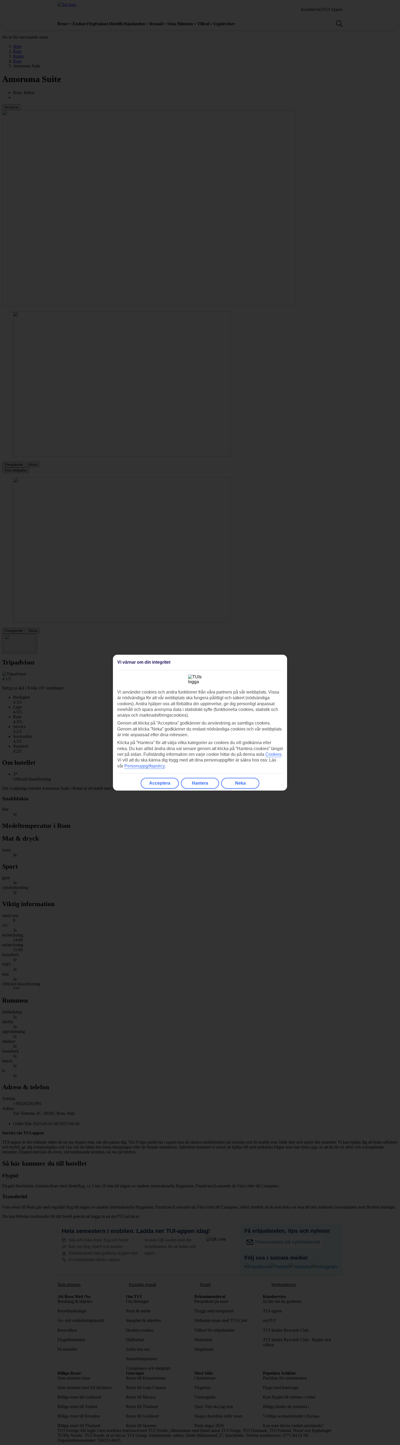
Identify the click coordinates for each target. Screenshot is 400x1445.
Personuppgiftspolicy (144, 766)
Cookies (273, 754)
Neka (240, 783)
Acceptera (159, 783)
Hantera (200, 783)
